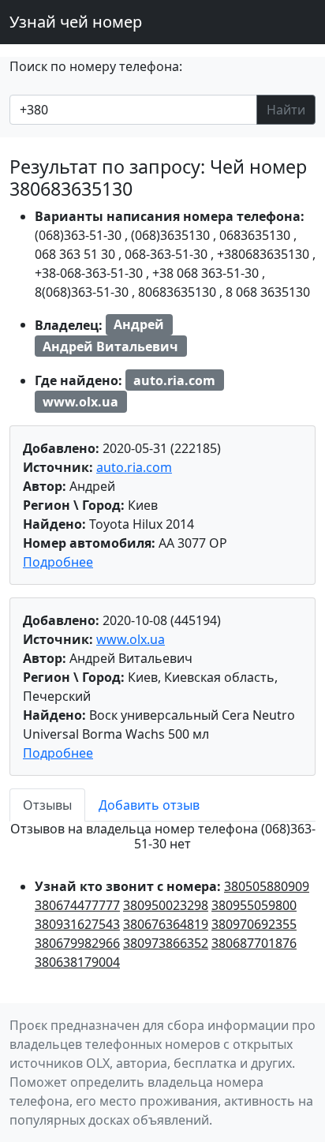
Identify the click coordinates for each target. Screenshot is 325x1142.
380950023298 (165, 905)
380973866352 (165, 943)
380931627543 (77, 924)
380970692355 (254, 924)
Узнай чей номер (75, 21)
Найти (286, 109)
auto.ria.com (134, 467)
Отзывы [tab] (47, 805)
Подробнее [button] (58, 562)
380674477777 (77, 905)
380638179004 (77, 962)
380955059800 (254, 905)
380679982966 (77, 943)
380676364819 (165, 924)
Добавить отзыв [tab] (149, 805)
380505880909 (266, 886)
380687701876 (254, 943)
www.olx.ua (130, 639)
